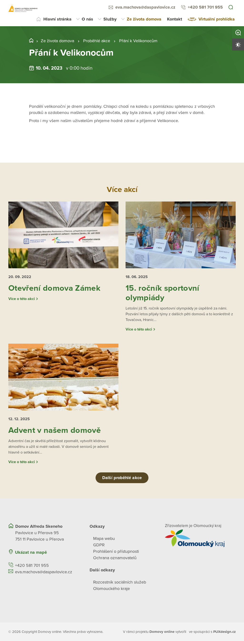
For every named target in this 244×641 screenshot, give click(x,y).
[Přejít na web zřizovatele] (200, 538)
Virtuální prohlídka (216, 19)
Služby (110, 19)
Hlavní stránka (57, 19)
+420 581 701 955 (205, 7)
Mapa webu (104, 538)
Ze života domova (144, 19)
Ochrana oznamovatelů (115, 557)
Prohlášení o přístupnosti (116, 551)
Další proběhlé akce (122, 477)
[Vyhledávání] (231, 7)
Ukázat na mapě (31, 552)
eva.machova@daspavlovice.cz (145, 7)
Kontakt (174, 19)
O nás (87, 19)
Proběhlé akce (96, 40)
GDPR (99, 545)
